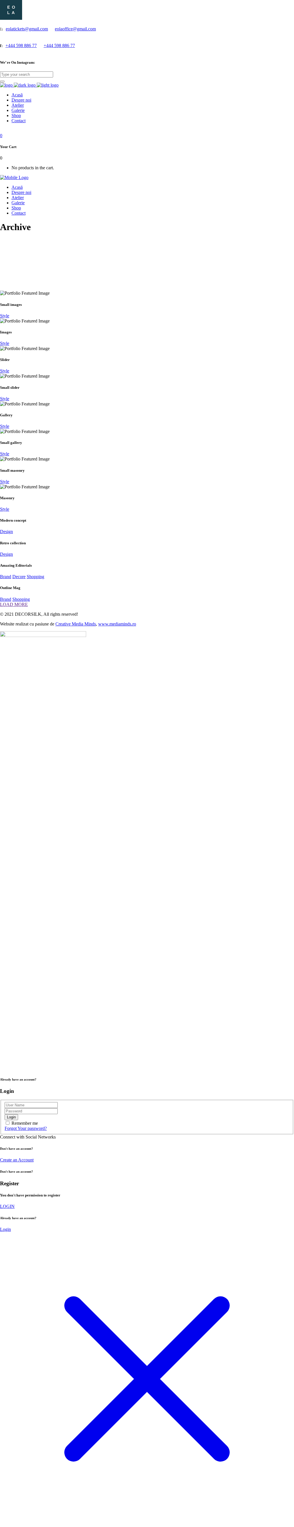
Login (5, 1229)
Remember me (24, 1123)
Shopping (35, 576)
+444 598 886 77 (21, 45)
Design (6, 531)
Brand (5, 576)
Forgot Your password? (26, 1128)
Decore (19, 576)
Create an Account (17, 1159)
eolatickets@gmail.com (27, 28)
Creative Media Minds (75, 623)
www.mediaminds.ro (117, 623)
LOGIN (7, 1206)
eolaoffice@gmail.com (75, 29)
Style (4, 315)
